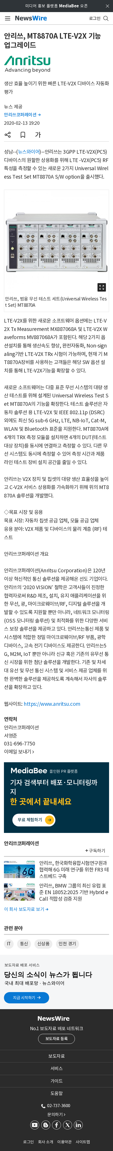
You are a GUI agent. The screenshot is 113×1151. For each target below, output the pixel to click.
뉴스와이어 (29, 152)
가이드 (56, 1081)
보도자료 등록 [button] (56, 1038)
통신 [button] (24, 944)
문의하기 (56, 1114)
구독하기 (97, 851)
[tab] (56, 1056)
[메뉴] (6, 18)
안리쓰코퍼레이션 (22, 115)
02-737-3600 (58, 1105)
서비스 (56, 1068)
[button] (7, 135)
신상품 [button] (43, 944)
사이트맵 (83, 1141)
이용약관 (64, 1141)
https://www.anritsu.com (52, 704)
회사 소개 (45, 1141)
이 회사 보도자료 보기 (26, 909)
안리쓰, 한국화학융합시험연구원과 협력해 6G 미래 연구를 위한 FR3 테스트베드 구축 (74, 869)
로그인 (28, 1141)
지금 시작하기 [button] (24, 997)
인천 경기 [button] (67, 944)
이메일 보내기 (19, 752)
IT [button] (9, 944)
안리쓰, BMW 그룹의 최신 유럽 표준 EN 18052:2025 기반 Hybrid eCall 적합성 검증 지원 (73, 892)
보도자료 (56, 1056)
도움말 (56, 1093)
